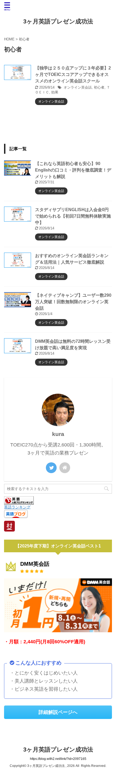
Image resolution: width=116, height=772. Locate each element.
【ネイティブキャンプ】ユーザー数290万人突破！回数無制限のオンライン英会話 (73, 301)
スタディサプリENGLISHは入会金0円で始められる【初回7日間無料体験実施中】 (73, 216)
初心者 (99, 87)
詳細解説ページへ (58, 712)
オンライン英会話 (78, 87)
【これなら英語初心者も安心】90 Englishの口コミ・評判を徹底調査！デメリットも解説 (73, 170)
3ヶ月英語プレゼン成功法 (58, 21)
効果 (54, 92)
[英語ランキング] (19, 502)
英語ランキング (17, 507)
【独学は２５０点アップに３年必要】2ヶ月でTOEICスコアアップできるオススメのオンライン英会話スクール (73, 74)
